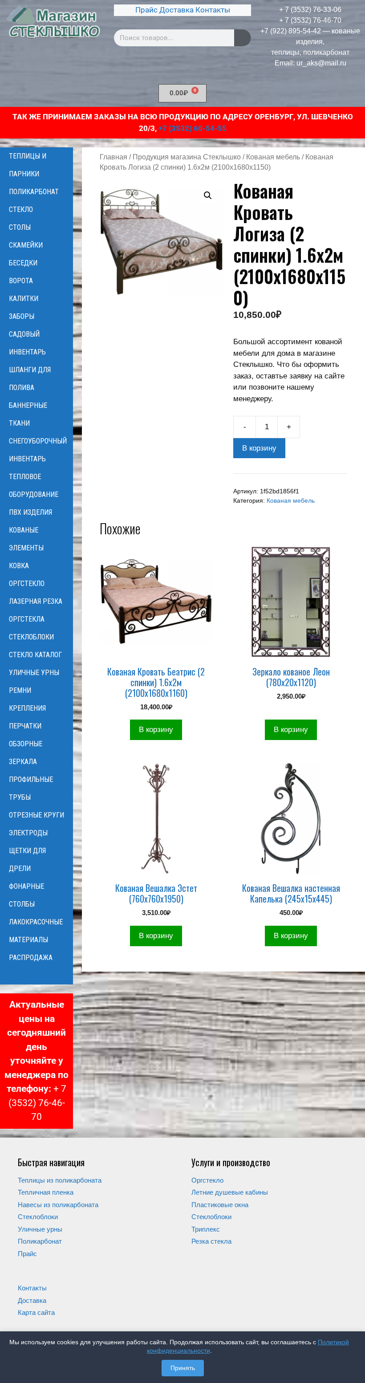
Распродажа (31, 957)
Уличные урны (34, 672)
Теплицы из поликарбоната (59, 1180)
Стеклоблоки (31, 637)
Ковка (19, 565)
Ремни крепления (27, 699)
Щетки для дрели (27, 859)
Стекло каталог (35, 655)
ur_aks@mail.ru (321, 63)
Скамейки (26, 245)
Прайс (146, 9)
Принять (182, 1367)
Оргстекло (27, 583)
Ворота (21, 281)
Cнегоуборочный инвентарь (38, 450)
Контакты (212, 9)
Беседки (23, 263)
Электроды (28, 833)
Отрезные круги (36, 815)
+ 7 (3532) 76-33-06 (310, 9)
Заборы (21, 316)
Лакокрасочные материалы (36, 931)
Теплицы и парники (27, 165)
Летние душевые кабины (229, 1192)
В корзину (259, 448)
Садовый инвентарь (27, 343)
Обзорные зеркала (25, 753)
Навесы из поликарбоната (58, 1204)
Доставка (176, 9)
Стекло (21, 209)
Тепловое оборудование (33, 485)
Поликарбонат (34, 191)
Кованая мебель (273, 157)
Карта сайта (36, 1312)
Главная (113, 157)
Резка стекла (211, 1241)
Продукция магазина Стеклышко (187, 157)
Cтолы (20, 227)
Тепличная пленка (45, 1192)
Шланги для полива (30, 379)
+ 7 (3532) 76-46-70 (310, 20)
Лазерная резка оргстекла (35, 610)
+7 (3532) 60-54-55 (192, 128)
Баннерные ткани (28, 414)
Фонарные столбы (26, 895)
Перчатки (25, 726)
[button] (208, 195)
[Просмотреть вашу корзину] (36, 975)
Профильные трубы (31, 788)
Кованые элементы (26, 539)
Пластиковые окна (219, 1204)
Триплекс (205, 1229)
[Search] (242, 37)
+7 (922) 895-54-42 (290, 31)
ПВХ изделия (30, 512)
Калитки (23, 298)
